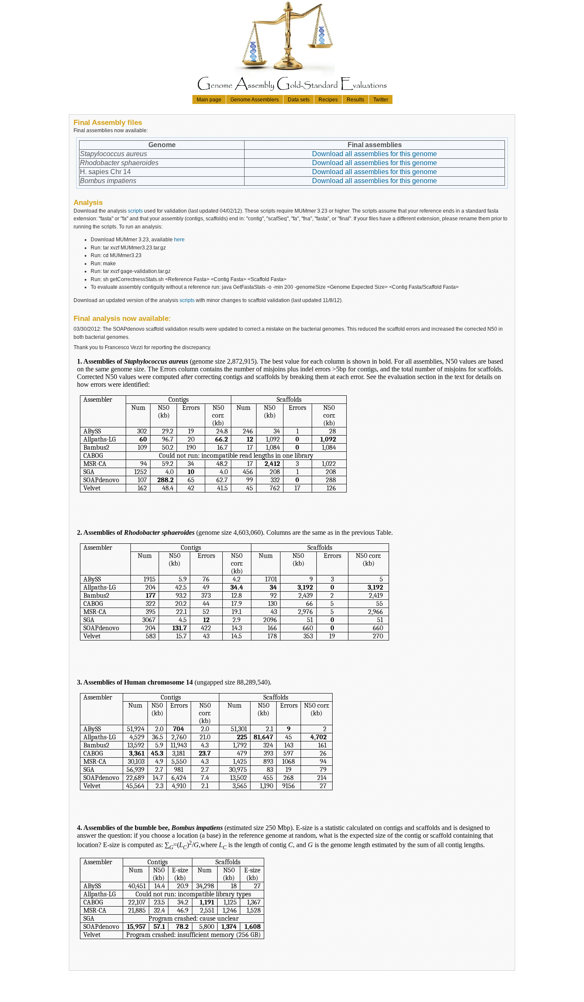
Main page (209, 99)
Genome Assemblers (254, 99)
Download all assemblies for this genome (374, 153)
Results (355, 99)
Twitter (380, 99)
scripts (135, 210)
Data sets (299, 99)
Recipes (328, 99)
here (179, 239)
